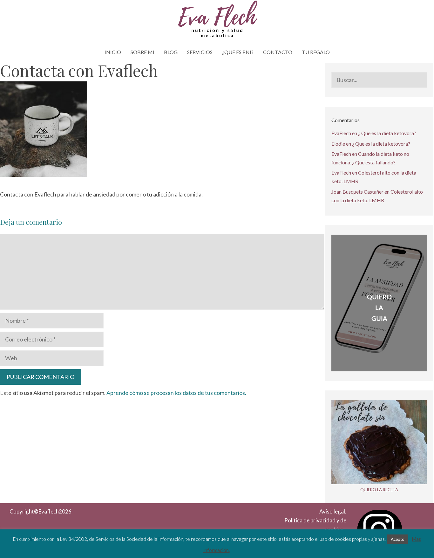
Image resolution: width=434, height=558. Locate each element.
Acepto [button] (397, 539)
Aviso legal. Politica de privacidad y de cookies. (315, 520)
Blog (171, 52)
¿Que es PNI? (238, 52)
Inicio (113, 52)
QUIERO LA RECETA (379, 489)
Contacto (277, 52)
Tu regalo (316, 52)
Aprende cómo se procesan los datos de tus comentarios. (176, 392)
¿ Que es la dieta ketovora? (387, 133)
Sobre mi (142, 52)
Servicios (200, 52)
